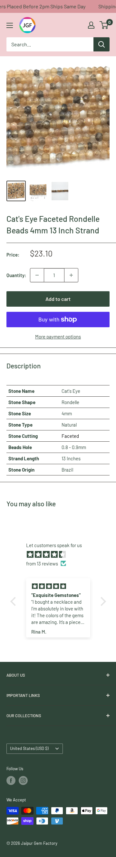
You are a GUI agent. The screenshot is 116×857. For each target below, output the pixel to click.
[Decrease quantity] (37, 275)
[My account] (91, 25)
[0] (104, 25)
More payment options (58, 336)
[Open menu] (9, 25)
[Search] (101, 44)
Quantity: (16, 275)
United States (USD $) (29, 748)
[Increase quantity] (71, 275)
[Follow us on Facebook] (10, 780)
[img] (61, 554)
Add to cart (58, 299)
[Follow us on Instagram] (23, 780)
